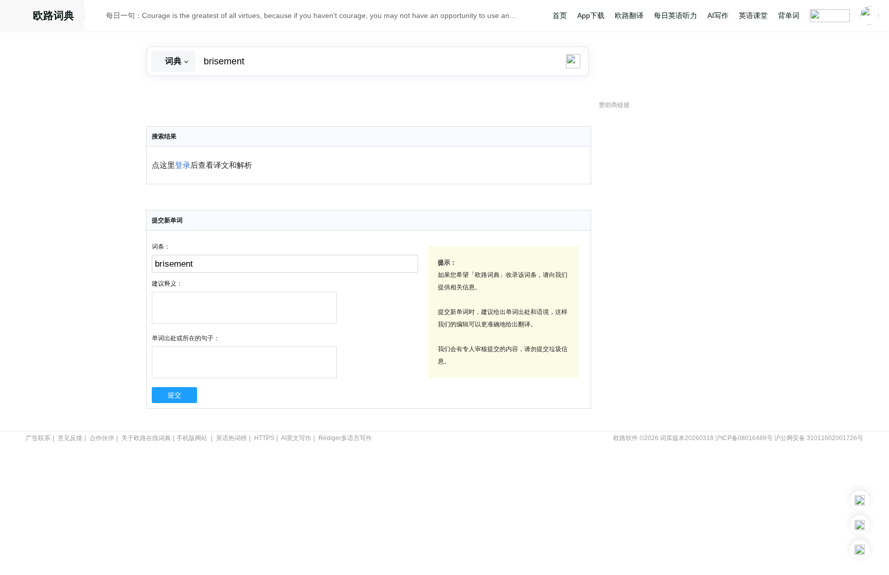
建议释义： (167, 283)
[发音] (98, 17)
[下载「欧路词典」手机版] (859, 525)
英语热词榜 (231, 438)
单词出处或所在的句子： (186, 338)
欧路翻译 (629, 15)
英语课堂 (753, 15)
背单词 (788, 15)
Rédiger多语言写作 (345, 438)
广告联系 (38, 438)
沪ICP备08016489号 (744, 438)
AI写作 (717, 15)
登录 (182, 165)
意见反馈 (70, 438)
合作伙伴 (102, 438)
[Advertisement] (676, 270)
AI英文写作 (296, 438)
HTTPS (264, 438)
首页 (560, 15)
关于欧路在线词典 (146, 438)
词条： (161, 246)
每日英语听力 (675, 15)
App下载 (590, 15)
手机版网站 (191, 438)
